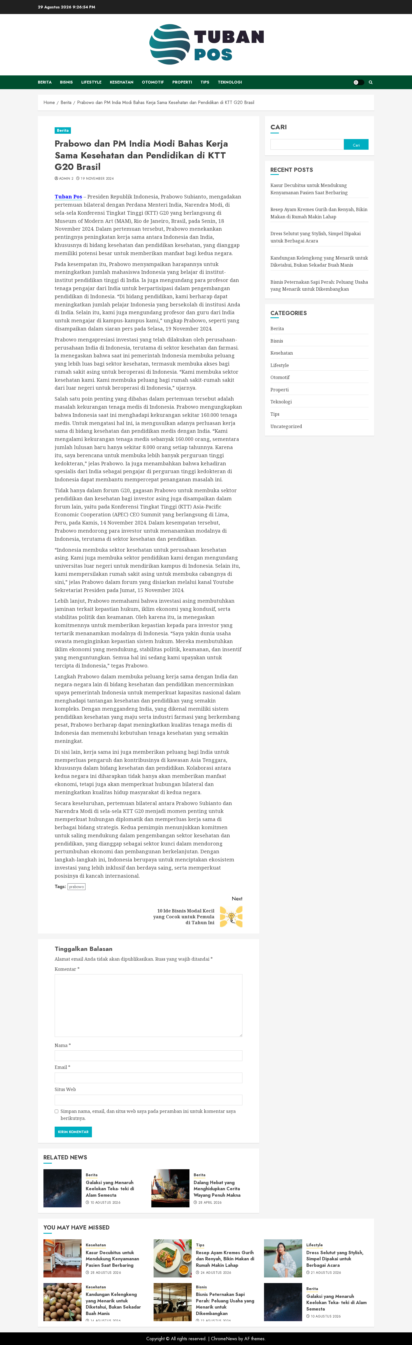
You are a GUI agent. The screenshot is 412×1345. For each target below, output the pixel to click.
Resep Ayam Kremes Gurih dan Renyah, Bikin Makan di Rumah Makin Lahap (225, 1258)
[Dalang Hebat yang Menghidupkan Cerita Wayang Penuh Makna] (170, 1188)
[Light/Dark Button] (358, 82)
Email (62, 1067)
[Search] (370, 82)
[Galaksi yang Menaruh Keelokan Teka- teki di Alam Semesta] (62, 1188)
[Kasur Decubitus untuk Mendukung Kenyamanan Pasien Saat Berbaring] (62, 1258)
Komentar (67, 969)
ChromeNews (224, 1338)
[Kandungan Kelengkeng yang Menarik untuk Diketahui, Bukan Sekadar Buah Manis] (62, 1302)
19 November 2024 (97, 179)
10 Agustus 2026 (106, 1203)
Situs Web (65, 1089)
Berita (45, 82)
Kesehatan (121, 82)
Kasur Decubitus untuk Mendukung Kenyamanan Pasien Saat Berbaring (112, 1258)
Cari (278, 127)
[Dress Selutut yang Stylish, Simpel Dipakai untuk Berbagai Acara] (283, 1258)
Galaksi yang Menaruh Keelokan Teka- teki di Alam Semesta (110, 1188)
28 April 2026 (210, 1203)
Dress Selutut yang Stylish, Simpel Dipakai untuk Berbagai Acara (335, 1258)
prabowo (76, 886)
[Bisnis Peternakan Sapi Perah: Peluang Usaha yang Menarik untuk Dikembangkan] (173, 1302)
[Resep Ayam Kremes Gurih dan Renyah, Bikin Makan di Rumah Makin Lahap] (173, 1258)
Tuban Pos (68, 196)
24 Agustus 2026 (216, 1273)
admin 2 (66, 179)
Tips (204, 82)
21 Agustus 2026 (326, 1273)
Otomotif (153, 82)
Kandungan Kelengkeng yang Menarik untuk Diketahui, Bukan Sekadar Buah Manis (113, 1303)
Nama (63, 1045)
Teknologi (230, 82)
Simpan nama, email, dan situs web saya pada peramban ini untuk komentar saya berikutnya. (148, 1115)
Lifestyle (91, 82)
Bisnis (66, 82)
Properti (182, 82)
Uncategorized (286, 426)
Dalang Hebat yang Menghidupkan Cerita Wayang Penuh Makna (217, 1188)
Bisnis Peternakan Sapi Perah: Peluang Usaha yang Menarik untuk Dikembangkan (319, 285)
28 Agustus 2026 (106, 1273)
